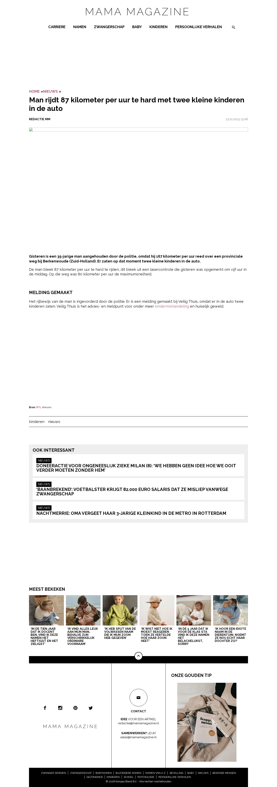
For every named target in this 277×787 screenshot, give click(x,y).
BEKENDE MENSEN (224, 772)
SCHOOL (128, 777)
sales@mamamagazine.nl (138, 737)
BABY (137, 27)
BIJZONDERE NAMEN (128, 772)
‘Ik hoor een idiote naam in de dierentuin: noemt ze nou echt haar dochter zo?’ (230, 635)
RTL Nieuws (44, 407)
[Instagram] (60, 708)
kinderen (36, 422)
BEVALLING (176, 772)
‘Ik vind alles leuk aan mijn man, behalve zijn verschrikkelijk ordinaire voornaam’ (82, 636)
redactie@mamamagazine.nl (138, 723)
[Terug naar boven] (138, 656)
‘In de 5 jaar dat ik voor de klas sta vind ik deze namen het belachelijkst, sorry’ (193, 636)
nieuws (54, 422)
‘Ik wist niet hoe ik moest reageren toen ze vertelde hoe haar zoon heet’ (156, 635)
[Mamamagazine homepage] (138, 19)
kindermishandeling (172, 306)
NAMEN (79, 27)
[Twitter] (91, 708)
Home (34, 91)
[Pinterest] (75, 708)
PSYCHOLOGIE (145, 777)
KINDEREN (158, 27)
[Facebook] (45, 708)
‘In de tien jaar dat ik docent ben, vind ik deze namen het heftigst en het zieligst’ (44, 636)
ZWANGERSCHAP (109, 27)
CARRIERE (56, 27)
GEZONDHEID (95, 777)
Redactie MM (39, 119)
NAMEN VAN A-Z (155, 772)
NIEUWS (50, 91)
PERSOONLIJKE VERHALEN (198, 27)
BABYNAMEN (104, 772)
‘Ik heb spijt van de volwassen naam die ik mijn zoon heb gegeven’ (120, 633)
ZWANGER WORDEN (53, 772)
